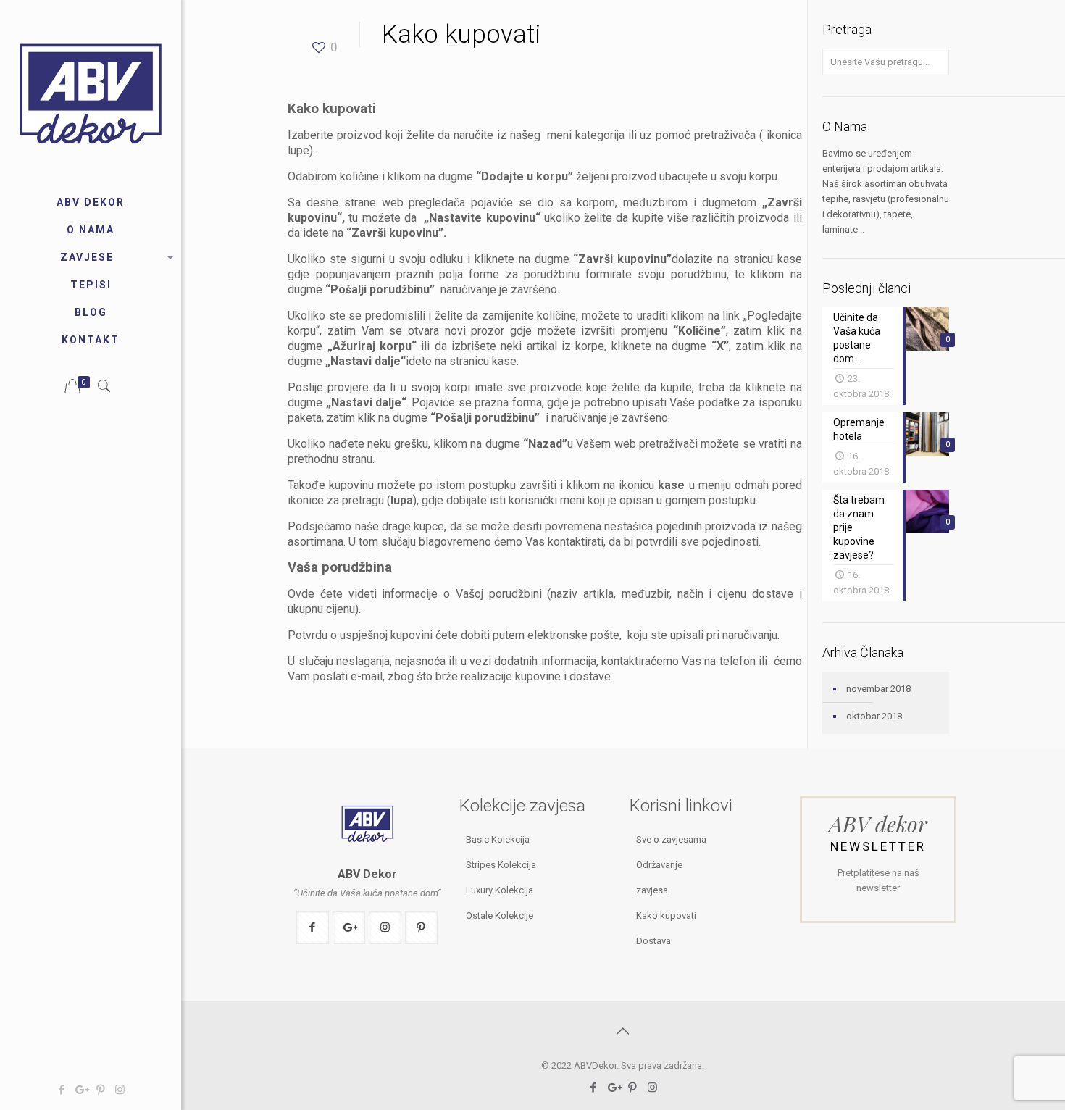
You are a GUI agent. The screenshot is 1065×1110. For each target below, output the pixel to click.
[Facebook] (61, 1089)
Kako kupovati (666, 915)
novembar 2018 (878, 688)
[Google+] (80, 1089)
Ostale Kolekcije (499, 915)
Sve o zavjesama (671, 839)
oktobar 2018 (874, 716)
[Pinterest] (100, 1089)
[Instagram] (120, 1089)
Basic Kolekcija (498, 839)
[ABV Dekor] (90, 94)
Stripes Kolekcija (501, 864)
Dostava (653, 940)
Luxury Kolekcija (499, 890)
